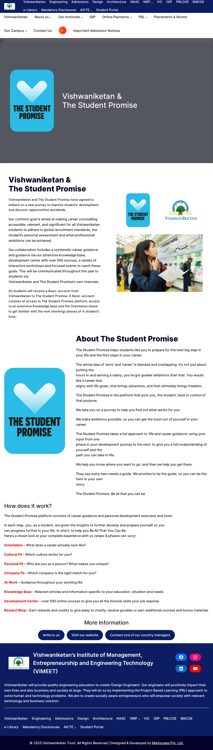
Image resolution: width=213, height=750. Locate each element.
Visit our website (85, 635)
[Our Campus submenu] (26, 31)
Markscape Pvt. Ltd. (168, 743)
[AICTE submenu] (91, 10)
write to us (51, 635)
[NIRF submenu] (152, 2)
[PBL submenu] (146, 17)
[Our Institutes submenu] (82, 17)
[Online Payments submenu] (131, 17)
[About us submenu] (51, 17)
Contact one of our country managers (140, 635)
